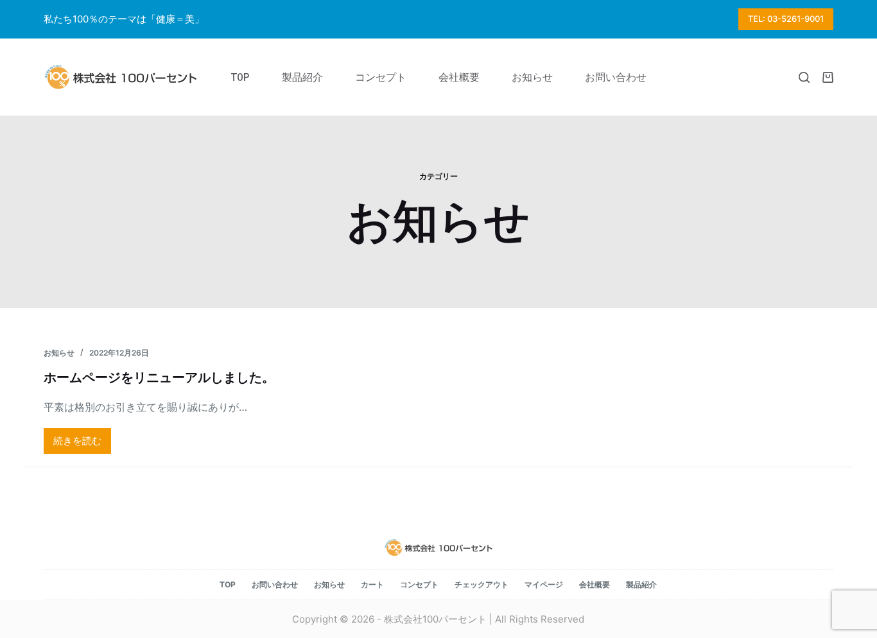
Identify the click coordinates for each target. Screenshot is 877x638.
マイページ (544, 584)
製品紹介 (641, 584)
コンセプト (419, 584)
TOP (228, 584)
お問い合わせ (275, 584)
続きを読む (77, 444)
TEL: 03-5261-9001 (786, 18)
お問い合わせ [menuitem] (616, 77)
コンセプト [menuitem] (380, 77)
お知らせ (59, 353)
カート (372, 584)
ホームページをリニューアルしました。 (159, 377)
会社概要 (594, 584)
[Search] (804, 77)
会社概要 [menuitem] (459, 77)
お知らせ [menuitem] (532, 77)
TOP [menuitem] (240, 77)
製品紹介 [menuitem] (302, 77)
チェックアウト (481, 584)
